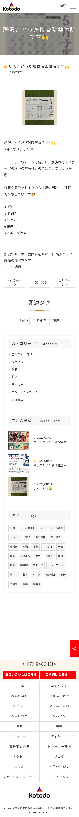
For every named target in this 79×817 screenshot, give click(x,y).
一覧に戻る (39, 282)
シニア (36, 575)
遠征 (27, 537)
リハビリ (17, 362)
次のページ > (64, 282)
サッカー (9, 266)
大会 (60, 547)
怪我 (35, 547)
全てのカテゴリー (23, 354)
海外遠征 (40, 537)
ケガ (37, 556)
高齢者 (36, 584)
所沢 (12, 556)
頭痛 (25, 584)
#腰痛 (54, 321)
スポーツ (38, 565)
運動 (14, 369)
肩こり (14, 575)
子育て (14, 584)
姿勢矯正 (51, 575)
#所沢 (24, 321)
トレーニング (55, 565)
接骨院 (49, 556)
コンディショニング (25, 392)
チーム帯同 (56, 528)
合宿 (12, 528)
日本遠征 (56, 537)
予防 (63, 575)
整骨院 (24, 565)
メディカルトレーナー (32, 528)
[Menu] (72, 6)
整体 (25, 575)
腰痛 (19, 266)
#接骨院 (39, 321)
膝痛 (12, 565)
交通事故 (17, 399)
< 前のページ (15, 282)
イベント (48, 547)
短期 (25, 547)
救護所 (14, 547)
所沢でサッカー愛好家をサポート (29, 254)
